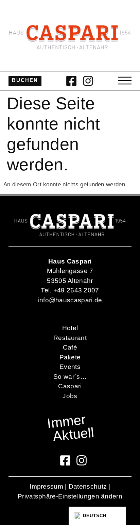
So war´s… (70, 376)
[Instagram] (88, 81)
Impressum (46, 486)
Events (70, 366)
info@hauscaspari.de (70, 300)
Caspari (70, 386)
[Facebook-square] (71, 81)
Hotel (70, 328)
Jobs (70, 396)
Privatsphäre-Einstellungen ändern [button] (70, 496)
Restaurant (70, 337)
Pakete (70, 357)
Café (70, 347)
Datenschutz (88, 486)
